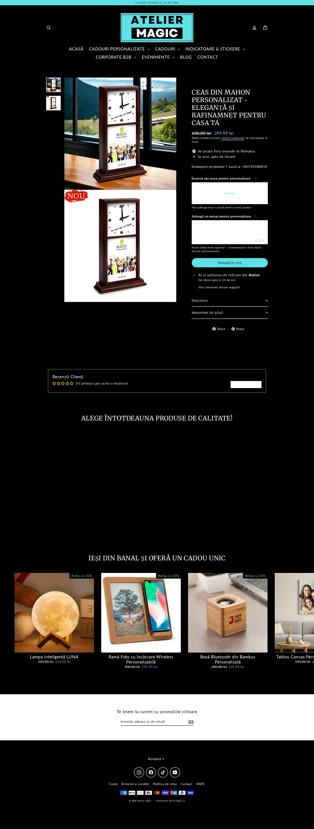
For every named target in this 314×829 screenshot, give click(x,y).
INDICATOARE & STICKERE (213, 48)
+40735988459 (254, 166)
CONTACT (207, 57)
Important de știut (207, 312)
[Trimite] (190, 722)
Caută (113, 784)
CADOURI (165, 48)
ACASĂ (76, 48)
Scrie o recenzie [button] (246, 384)
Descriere (200, 300)
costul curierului (233, 138)
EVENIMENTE (156, 57)
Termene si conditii (135, 784)
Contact (187, 784)
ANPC (200, 784)
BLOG (186, 57)
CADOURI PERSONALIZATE (117, 48)
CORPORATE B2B (114, 57)
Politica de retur (165, 784)
